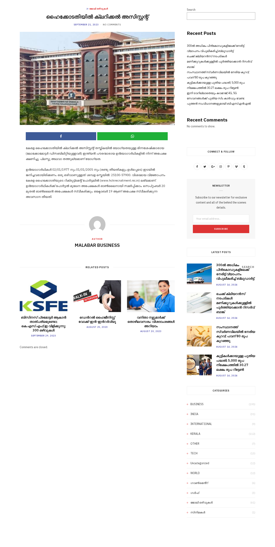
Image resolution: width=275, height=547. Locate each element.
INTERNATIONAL (201, 424)
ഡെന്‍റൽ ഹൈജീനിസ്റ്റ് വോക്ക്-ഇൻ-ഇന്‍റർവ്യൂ (97, 319)
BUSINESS (197, 404)
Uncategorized (199, 463)
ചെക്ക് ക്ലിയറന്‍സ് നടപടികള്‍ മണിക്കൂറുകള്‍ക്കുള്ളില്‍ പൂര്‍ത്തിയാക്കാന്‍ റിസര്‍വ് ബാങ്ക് (219, 61)
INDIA (194, 414)
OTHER (194, 443)
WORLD (195, 473)
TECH (193, 453)
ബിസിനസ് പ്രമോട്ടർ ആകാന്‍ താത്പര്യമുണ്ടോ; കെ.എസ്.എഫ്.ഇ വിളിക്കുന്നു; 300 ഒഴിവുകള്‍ (43, 323)
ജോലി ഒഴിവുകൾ (98, 8)
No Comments (112, 24)
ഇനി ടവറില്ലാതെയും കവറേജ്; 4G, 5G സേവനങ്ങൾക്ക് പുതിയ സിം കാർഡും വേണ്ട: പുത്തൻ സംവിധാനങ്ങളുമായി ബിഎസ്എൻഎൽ (219, 98)
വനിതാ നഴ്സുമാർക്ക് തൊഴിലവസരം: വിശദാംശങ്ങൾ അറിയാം (151, 321)
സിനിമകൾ (197, 512)
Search (191, 9)
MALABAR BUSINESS (97, 245)
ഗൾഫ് (194, 493)
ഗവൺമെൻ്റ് (199, 483)
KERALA (195, 434)
